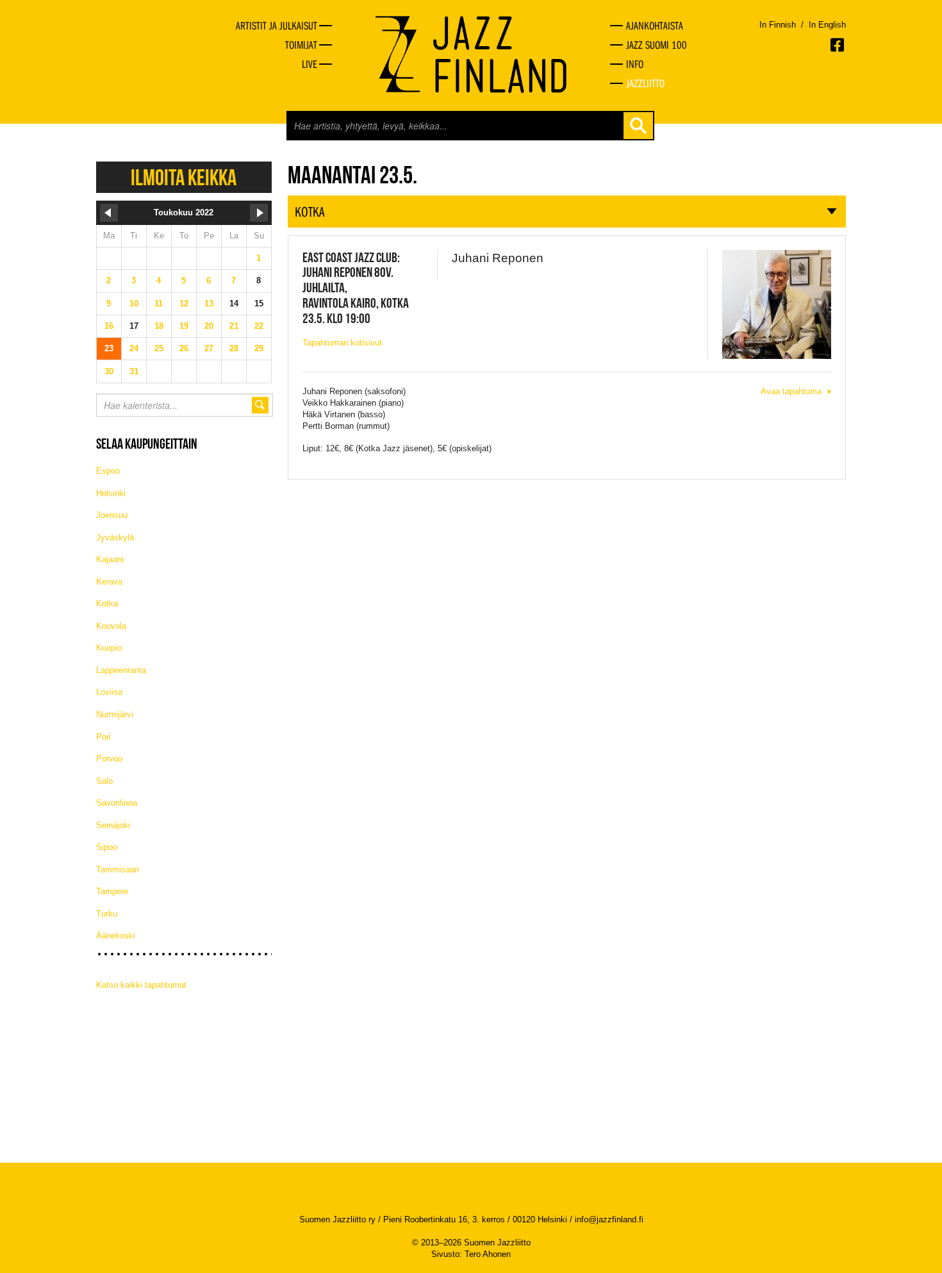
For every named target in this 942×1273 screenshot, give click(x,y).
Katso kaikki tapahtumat (141, 985)
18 (158, 326)
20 (208, 326)
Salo (104, 781)
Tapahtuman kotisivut (342, 342)
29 (258, 348)
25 (158, 348)
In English (827, 24)
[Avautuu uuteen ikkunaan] (838, 45)
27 (208, 348)
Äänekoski (115, 935)
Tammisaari (117, 869)
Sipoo (106, 847)
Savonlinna (116, 803)
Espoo (108, 471)
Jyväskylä (115, 537)
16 (108, 326)
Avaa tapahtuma (791, 391)
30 (108, 371)
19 (183, 326)
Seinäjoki (113, 825)
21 (233, 326)
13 (208, 303)
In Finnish (777, 24)
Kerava (109, 582)
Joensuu (112, 515)
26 (183, 348)
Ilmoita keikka (183, 177)
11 (158, 303)
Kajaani (110, 559)
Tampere (112, 891)
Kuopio (109, 648)
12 (183, 303)
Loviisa (109, 692)
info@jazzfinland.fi (609, 1219)
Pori (103, 737)
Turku (106, 914)
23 (108, 348)
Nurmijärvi (114, 714)
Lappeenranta (121, 670)
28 (233, 348)
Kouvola (111, 626)
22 (258, 326)
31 (133, 371)
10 (133, 303)
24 (133, 348)
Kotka (107, 603)
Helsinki (111, 493)
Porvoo (109, 758)
